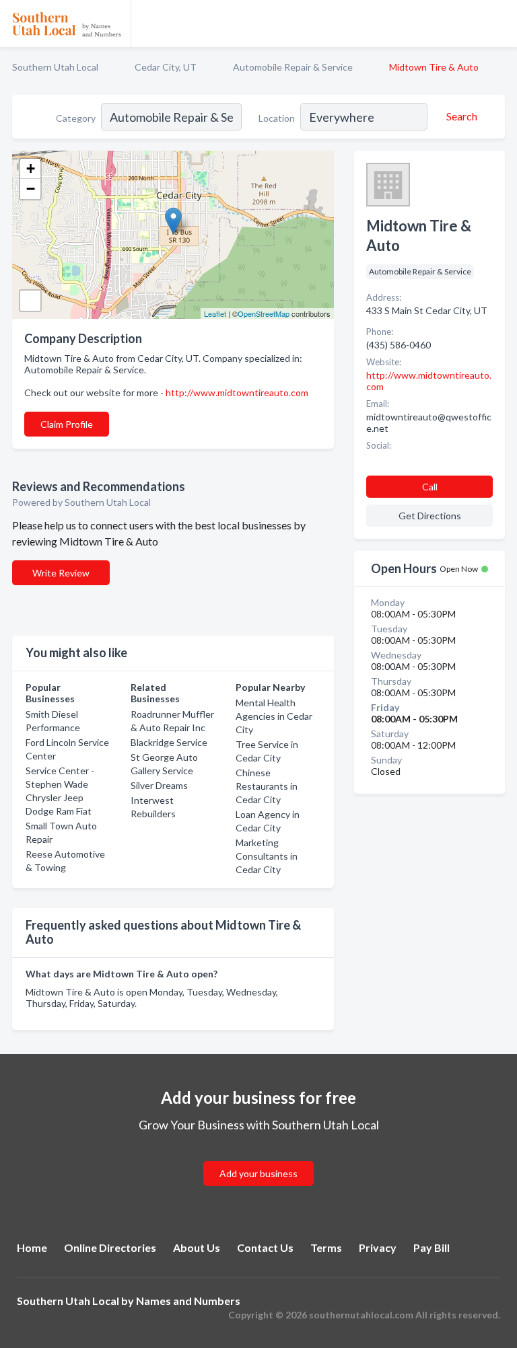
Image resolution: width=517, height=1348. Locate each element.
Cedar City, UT (166, 67)
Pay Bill (431, 1247)
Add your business (258, 1173)
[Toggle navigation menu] (498, 23)
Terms (326, 1247)
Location (276, 118)
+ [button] (30, 168)
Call (430, 486)
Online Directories (110, 1247)
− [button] (30, 188)
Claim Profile (66, 424)
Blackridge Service (169, 742)
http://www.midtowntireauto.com (237, 392)
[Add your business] (258, 1157)
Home (32, 1247)
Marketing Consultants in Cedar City (267, 856)
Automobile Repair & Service (293, 67)
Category (76, 118)
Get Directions (430, 515)
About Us (196, 1247)
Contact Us (265, 1247)
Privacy (378, 1247)
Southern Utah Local (55, 67)
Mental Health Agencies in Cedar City (274, 716)
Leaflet (215, 313)
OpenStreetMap (263, 313)
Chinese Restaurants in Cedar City (267, 786)
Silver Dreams (159, 785)
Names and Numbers (188, 1300)
